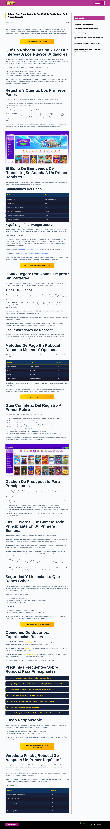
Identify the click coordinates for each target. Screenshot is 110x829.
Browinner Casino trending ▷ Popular (30, 249)
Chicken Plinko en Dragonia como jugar (84, 33)
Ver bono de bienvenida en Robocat (37, 265)
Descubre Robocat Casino (37, 41)
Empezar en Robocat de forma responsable (37, 746)
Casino (67, 22)
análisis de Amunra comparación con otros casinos (33, 253)
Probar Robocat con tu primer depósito (37, 624)
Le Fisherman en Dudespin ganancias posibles (86, 28)
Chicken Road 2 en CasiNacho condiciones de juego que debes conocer (88, 38)
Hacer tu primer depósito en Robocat (37, 397)
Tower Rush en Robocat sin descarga (83, 24)
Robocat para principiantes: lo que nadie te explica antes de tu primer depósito (87, 50)
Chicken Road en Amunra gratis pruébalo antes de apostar (87, 44)
